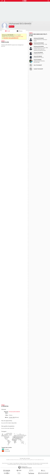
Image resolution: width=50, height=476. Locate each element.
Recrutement (37, 463)
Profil (8, 31)
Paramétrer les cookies (12, 464)
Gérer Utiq (18, 464)
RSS (33, 463)
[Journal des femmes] (7, 470)
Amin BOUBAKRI (37, 59)
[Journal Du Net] (31, 470)
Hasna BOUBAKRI (38, 56)
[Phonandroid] (43, 473)
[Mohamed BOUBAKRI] (4, 25)
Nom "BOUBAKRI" (38, 65)
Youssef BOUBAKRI (38, 52)
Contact (24, 463)
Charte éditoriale (16, 463)
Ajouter (12, 26)
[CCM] (19, 470)
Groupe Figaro (29, 464)
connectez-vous (19, 36)
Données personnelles (44, 463)
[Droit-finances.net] (43, 470)
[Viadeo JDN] (19, 473)
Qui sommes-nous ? (5, 463)
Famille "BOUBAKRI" (38, 69)
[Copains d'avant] (7, 473)
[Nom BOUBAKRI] (30, 65)
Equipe (11, 463)
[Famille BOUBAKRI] (30, 69)
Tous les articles (29, 463)
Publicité (21, 463)
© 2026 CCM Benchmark (37, 464)
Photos (20, 31)
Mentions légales (24, 464)
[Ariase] (31, 473)
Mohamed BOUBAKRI (39, 38)
